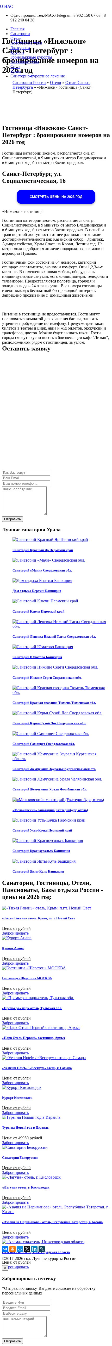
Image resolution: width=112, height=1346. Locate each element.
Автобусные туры (26, 43)
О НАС (6, 6)
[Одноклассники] (12, 1249)
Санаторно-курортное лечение (37, 76)
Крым (15, 71)
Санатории (20, 33)
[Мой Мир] (20, 1249)
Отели (16, 38)
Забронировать (15, 933)
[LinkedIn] (34, 1249)
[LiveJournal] (42, 1249)
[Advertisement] (56, 413)
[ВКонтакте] (5, 1249)
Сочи (15, 66)
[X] (27, 1249)
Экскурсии (20, 48)
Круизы (17, 52)
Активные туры (24, 62)
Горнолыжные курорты (31, 57)
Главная (17, 29)
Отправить (12, 519)
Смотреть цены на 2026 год (56, 197)
